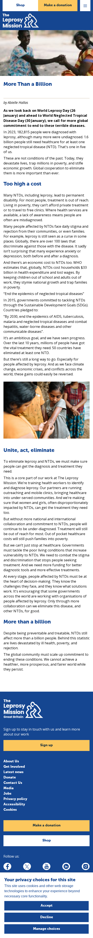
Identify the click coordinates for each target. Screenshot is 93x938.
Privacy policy (15, 799)
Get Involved (14, 767)
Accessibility (14, 804)
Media (8, 788)
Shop (20, 5)
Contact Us (12, 783)
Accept (47, 905)
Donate (9, 777)
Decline (46, 917)
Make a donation (58, 5)
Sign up (46, 745)
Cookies (10, 810)
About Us (11, 761)
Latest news (13, 772)
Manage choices (46, 929)
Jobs (7, 793)
